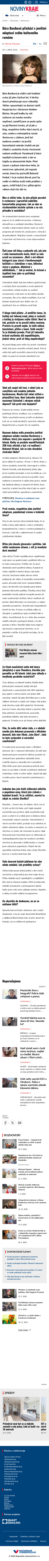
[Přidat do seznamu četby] (45, 43)
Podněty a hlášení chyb (30, 1536)
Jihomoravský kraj (11, 1462)
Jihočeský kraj (10, 1459)
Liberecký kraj (10, 1469)
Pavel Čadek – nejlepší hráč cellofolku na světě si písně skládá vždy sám (30, 1142)
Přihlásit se (44, 2)
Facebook (25, 2)
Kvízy (6, 1499)
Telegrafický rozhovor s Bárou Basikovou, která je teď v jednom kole (32, 1202)
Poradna (7, 1501)
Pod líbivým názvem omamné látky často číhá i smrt (31, 653)
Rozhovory (25, 20)
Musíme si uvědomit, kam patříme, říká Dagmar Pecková (31, 1290)
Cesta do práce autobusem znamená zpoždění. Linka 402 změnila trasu (22, 1257)
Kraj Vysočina (10, 1464)
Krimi (6, 1497)
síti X (27, 375)
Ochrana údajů (12, 1541)
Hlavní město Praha (12, 1457)
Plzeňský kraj (9, 1479)
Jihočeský (14, 15)
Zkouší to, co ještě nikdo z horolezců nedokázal (29, 1316)
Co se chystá (9, 1495)
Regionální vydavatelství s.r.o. (28, 1556)
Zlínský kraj (9, 1484)
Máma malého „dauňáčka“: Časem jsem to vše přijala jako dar (31, 1217)
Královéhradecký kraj (13, 1466)
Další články (23, 1330)
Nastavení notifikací (29, 1541)
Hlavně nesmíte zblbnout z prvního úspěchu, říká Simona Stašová (31, 1187)
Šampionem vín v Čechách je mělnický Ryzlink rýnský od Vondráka (30, 1157)
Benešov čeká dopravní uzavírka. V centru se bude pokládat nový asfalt (24, 1271)
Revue (6, 1503)
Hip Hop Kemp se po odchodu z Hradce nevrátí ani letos (23, 1277)
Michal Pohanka (12, 43)
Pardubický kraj (10, 1476)
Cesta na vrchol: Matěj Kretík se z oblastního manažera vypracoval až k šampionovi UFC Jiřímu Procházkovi (32, 1234)
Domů (4, 20)
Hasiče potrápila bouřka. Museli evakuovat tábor (25, 1264)
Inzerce (43, 1541)
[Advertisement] (24, 1359)
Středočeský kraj (11, 1481)
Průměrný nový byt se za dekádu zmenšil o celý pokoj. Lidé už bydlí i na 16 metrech (21, 1426)
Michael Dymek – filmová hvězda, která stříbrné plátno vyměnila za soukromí (30, 1171)
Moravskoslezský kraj (13, 1471)
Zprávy (10, 1392)
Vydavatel (13, 1536)
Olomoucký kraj (10, 1474)
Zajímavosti (9, 1507)
